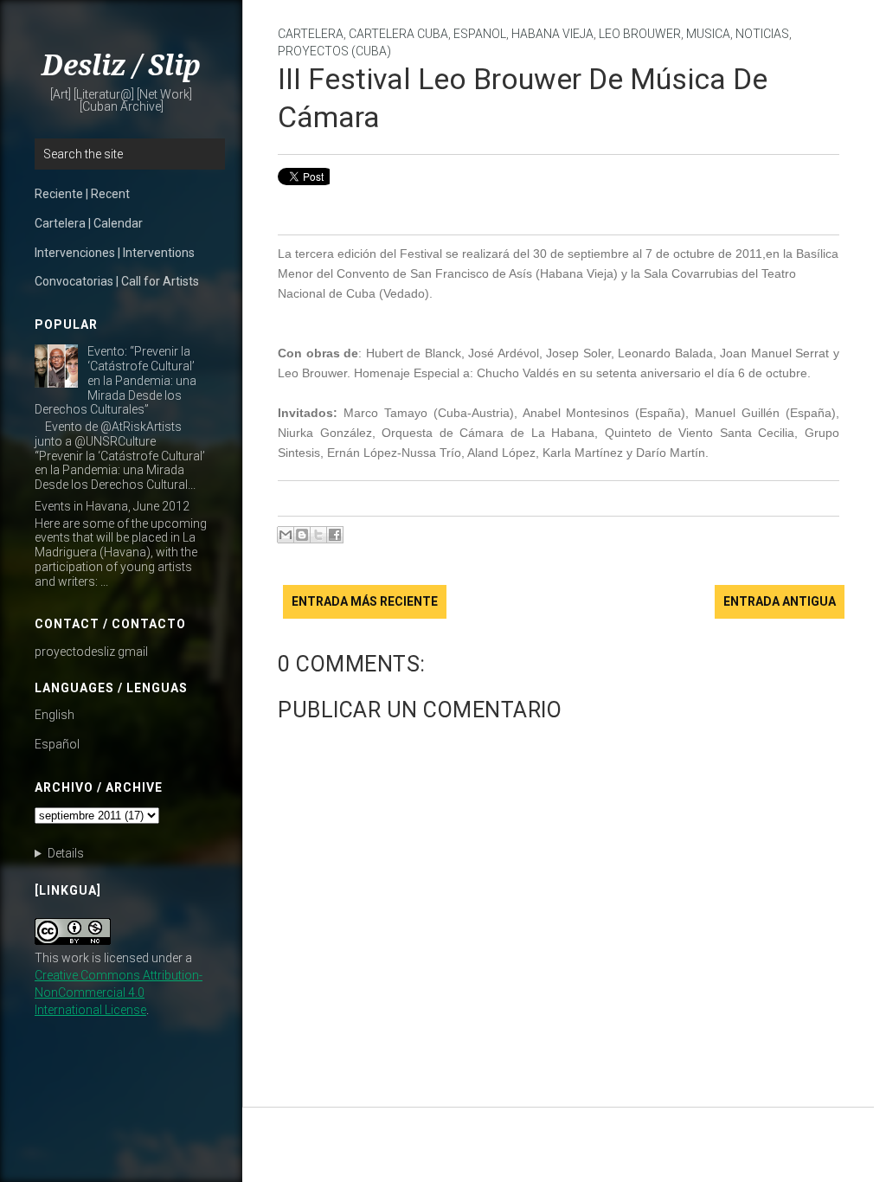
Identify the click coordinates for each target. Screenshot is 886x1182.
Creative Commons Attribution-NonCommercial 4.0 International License (118, 992)
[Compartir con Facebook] (334, 534)
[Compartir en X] (318, 534)
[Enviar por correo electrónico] (285, 534)
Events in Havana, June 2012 (112, 506)
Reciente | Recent (82, 194)
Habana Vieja (552, 34)
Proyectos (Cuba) (334, 51)
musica (708, 34)
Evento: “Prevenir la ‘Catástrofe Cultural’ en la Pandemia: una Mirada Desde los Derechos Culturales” (115, 380)
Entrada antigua (779, 601)
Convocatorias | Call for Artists (117, 281)
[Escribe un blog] (302, 534)
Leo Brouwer (640, 34)
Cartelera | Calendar (89, 223)
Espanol (479, 34)
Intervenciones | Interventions (115, 253)
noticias (762, 34)
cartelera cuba (398, 34)
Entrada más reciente (365, 601)
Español (57, 744)
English (54, 715)
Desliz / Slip (121, 65)
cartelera (310, 34)
